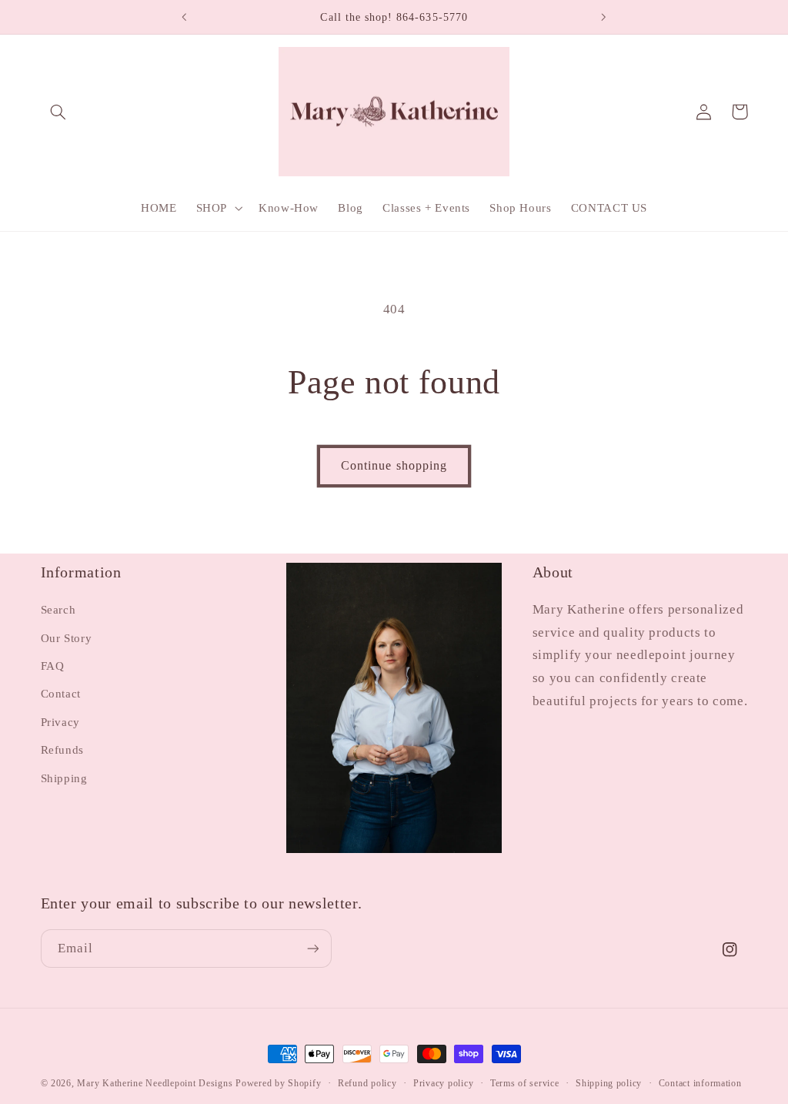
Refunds (62, 750)
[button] (58, 111)
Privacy (60, 722)
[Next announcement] (604, 17)
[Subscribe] (312, 948)
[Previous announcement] (184, 17)
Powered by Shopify (278, 1083)
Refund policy (367, 1083)
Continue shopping (394, 465)
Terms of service (524, 1083)
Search (58, 610)
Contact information (700, 1083)
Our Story (66, 638)
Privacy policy (443, 1083)
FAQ (53, 666)
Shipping (64, 778)
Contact (61, 693)
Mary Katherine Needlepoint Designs (154, 1083)
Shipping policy (609, 1083)
